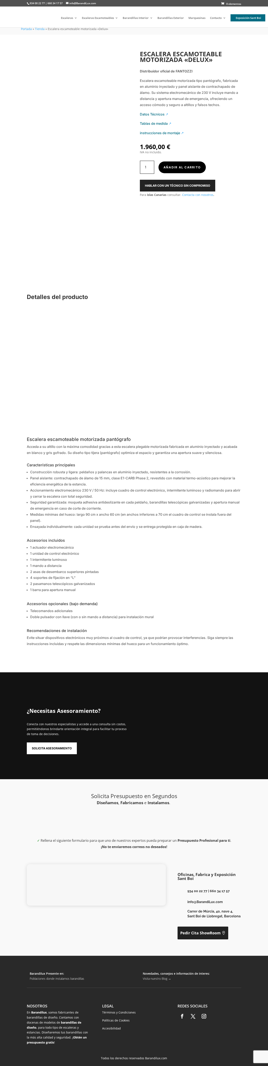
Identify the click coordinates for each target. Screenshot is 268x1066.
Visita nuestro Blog (157, 979)
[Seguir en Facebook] (182, 1016)
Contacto (216, 18)
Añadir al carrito (182, 167)
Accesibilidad (111, 1028)
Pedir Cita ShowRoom (200, 932)
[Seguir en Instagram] (204, 1016)
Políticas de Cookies (116, 1020)
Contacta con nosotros (197, 195)
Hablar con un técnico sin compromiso (177, 185)
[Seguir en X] (193, 1016)
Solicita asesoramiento (52, 748)
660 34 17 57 (220, 891)
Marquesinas (196, 18)
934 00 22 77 (197, 891)
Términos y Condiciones (119, 1012)
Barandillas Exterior (170, 18)
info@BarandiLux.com (205, 902)
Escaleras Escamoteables (98, 18)
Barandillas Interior (136, 18)
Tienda (40, 29)
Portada (26, 29)
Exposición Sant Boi (248, 18)
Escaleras (67, 18)
